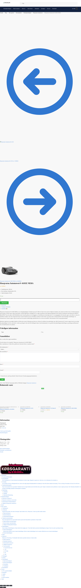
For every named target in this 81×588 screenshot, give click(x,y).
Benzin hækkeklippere (7, 532)
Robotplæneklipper (27, 12)
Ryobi (2, 504)
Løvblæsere (24, 510)
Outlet (2, 579)
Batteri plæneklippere (7, 560)
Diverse (2, 569)
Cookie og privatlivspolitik (5, 431)
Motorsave (19, 537)
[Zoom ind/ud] (1, 585)
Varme (3, 575)
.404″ (5, 554)
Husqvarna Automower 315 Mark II (48, 408)
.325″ (5, 549)
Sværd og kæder (6, 546)
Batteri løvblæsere (7, 513)
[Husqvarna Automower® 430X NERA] (70, 396)
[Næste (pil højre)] (4, 587)
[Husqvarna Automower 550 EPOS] (9, 396)
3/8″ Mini (6, 551)
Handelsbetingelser (4, 432)
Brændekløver (5, 567)
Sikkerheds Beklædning (8, 495)
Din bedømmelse (4, 347)
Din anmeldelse (4, 351)
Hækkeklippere (32, 527)
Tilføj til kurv (4, 302)
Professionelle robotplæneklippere (9, 501)
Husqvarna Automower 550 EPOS (7, 409)
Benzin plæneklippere (7, 562)
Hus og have (11, 12)
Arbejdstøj (5, 491)
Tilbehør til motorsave (7, 544)
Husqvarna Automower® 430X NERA (69, 408)
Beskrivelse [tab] (3, 305)
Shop (6, 12)
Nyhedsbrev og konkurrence (5, 450)
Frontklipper (5, 565)
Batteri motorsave (6, 539)
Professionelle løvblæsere (8, 516)
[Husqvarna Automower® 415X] (29, 396)
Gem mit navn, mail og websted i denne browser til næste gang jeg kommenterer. (19, 376)
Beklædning (4, 490)
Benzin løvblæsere (7, 514)
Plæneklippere (5, 559)
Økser (3, 534)
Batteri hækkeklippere (30, 530)
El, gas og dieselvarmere (7, 476)
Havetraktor (5, 564)
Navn (1, 364)
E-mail (2, 370)
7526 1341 (4, 427)
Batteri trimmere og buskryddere (9, 521)
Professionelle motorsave (8, 542)
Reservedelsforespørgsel (5, 448)
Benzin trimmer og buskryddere (9, 523)
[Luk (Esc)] (10, 585)
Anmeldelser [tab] (4, 308)
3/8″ (5, 552)
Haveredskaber (30, 479)
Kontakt (1, 451)
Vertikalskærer (5, 508)
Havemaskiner (19, 12)
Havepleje (41, 482)
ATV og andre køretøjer (7, 570)
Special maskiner (5, 577)
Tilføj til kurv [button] (9, 416)
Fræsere (3, 557)
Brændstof (4, 572)
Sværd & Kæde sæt (8, 547)
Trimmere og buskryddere (21, 519)
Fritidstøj (5, 493)
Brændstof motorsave (7, 541)
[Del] (7, 585)
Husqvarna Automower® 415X (26, 408)
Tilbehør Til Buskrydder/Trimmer (10, 524)
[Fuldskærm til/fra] (4, 585)
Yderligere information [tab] (5, 306)
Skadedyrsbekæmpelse (41, 487)
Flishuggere (4, 556)
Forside (1, 12)
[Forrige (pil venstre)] (1, 587)
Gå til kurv (40, 582)
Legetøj (3, 574)
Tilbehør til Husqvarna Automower (9, 503)
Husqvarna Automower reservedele (9, 500)
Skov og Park (4, 506)
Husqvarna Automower (38, 12)
